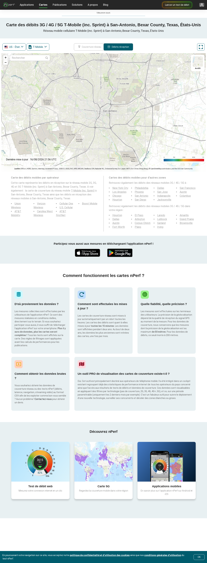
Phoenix (139, 191)
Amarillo (184, 215)
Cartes (43, 4)
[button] (5, 57)
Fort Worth (118, 226)
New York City (120, 188)
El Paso (139, 215)
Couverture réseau (91, 47)
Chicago (116, 195)
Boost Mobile (89, 203)
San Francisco (188, 188)
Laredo (161, 215)
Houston (117, 199)
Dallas (160, 188)
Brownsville (186, 223)
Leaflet (17, 169)
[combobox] (14, 47)
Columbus (185, 195)
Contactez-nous (43, 399)
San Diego (140, 199)
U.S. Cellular (66, 207)
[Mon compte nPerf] (200, 5)
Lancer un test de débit (177, 5)
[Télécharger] (87, 252)
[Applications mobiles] (166, 461)
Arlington (140, 219)
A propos (93, 4)
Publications (60, 4)
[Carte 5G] (103, 462)
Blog (105, 4)
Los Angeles (119, 191)
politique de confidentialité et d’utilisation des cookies (100, 555)
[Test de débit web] (40, 461)
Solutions (77, 4)
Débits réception (120, 47)
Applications (27, 4)
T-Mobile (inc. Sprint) (83, 190)
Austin (183, 191)
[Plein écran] (201, 47)
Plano (138, 226)
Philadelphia (141, 188)
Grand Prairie (187, 219)
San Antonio (141, 195)
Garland (161, 223)
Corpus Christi (142, 223)
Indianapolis (163, 195)
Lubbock (162, 219)
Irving (160, 226)
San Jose (162, 191)
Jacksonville (164, 199)
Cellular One (66, 203)
